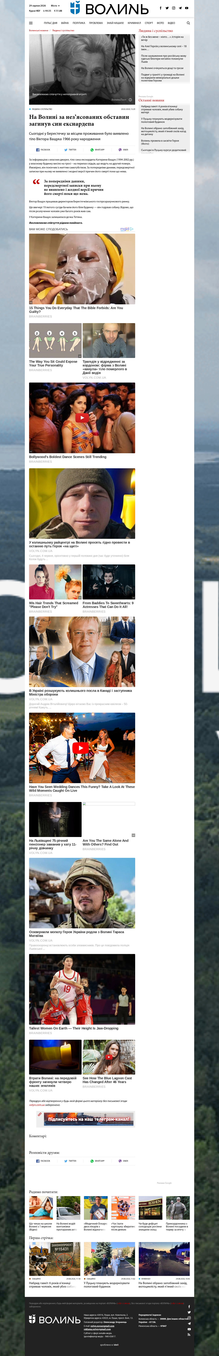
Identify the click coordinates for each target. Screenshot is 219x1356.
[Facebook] (160, 9)
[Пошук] (188, 23)
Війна (65, 23)
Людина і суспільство (63, 30)
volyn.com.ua (36, 1105)
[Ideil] (109, 1345)
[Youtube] (186, 9)
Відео (171, 23)
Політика (79, 23)
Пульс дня (50, 23)
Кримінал (134, 23)
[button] (55, 6)
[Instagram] (173, 9)
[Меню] (30, 23)
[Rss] (189, 1334)
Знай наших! (115, 23)
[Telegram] (180, 9)
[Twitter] (167, 9)
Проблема (96, 23)
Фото (160, 23)
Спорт (149, 23)
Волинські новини (38, 30)
